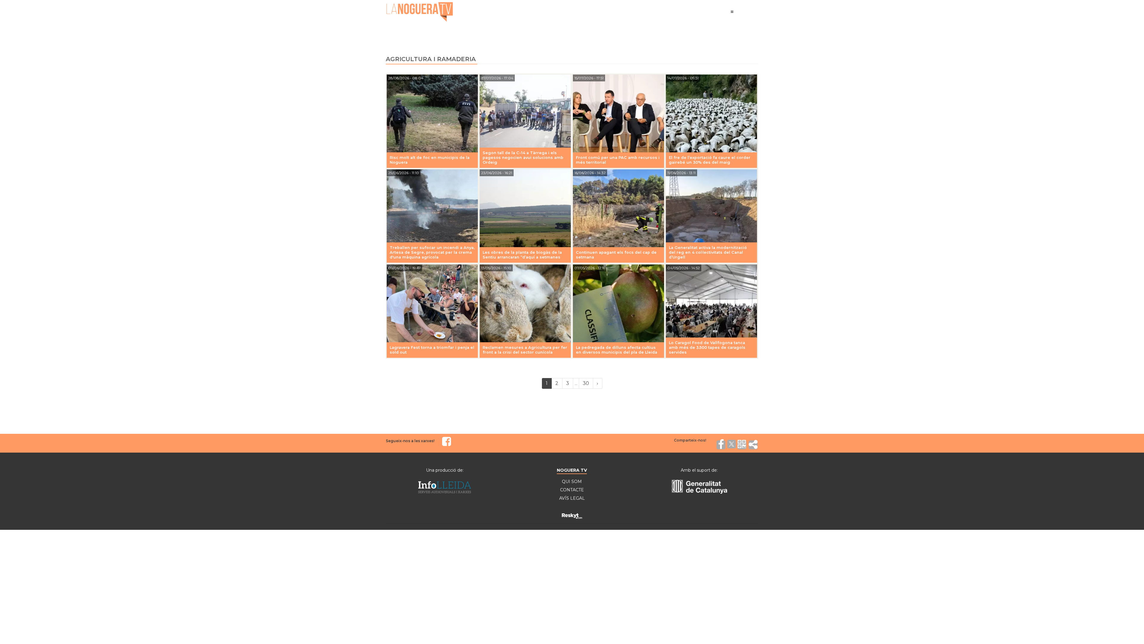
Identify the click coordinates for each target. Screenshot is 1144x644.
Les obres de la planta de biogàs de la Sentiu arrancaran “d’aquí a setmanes (522, 254)
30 (586, 383)
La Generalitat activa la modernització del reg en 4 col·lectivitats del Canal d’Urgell (708, 252)
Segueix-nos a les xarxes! (410, 441)
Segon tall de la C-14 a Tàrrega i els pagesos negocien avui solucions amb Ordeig (523, 158)
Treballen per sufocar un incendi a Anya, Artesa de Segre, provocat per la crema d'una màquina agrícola (432, 252)
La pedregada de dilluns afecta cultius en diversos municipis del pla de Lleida (616, 349)
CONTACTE (572, 490)
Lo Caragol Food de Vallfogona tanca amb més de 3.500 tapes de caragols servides (707, 347)
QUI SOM (572, 481)
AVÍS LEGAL (572, 498)
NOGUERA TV (572, 470)
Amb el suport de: (699, 470)
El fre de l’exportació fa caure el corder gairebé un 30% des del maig (709, 160)
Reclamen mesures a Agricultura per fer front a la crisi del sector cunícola (525, 349)
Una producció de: (445, 470)
